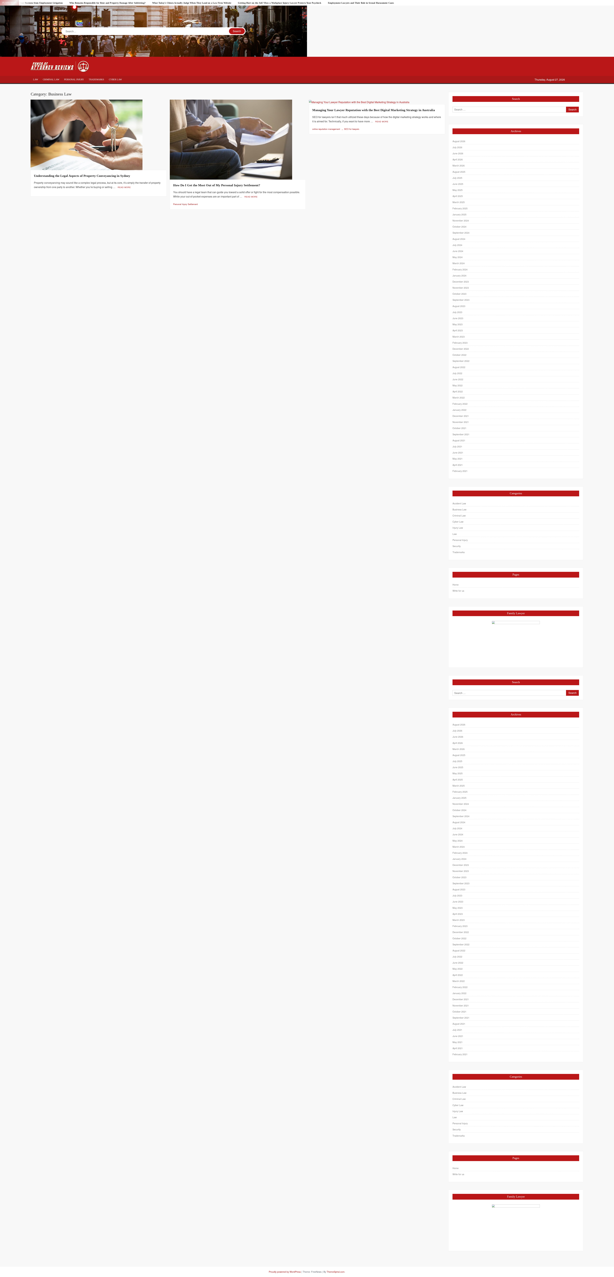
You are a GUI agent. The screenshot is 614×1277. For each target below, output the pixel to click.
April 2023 (458, 330)
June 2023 (458, 318)
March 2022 (459, 397)
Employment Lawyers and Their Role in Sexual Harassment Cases (361, 3)
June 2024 (458, 251)
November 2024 (461, 220)
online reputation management (326, 128)
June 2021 (458, 452)
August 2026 (459, 141)
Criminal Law (51, 79)
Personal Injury (74, 79)
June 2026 (458, 153)
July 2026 (457, 147)
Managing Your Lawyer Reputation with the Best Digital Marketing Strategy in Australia (373, 110)
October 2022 (459, 354)
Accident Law (459, 503)
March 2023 (459, 336)
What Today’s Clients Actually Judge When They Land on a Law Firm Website (191, 3)
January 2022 (459, 409)
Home (456, 584)
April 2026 (458, 159)
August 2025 (459, 171)
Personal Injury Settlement (185, 204)
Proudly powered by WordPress (285, 1271)
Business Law (459, 509)
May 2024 (458, 257)
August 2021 (459, 440)
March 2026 (459, 165)
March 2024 (459, 263)
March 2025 (459, 202)
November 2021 (461, 422)
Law (35, 79)
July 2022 (457, 373)
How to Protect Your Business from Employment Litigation (33, 3)
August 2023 (459, 306)
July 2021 (457, 446)
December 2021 (461, 416)
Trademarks (96, 79)
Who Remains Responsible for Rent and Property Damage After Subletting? (107, 3)
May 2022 (458, 385)
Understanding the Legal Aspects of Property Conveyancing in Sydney (82, 175)
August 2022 (459, 367)
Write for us (458, 590)
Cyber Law (115, 79)
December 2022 (461, 348)
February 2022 (460, 403)
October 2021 (459, 428)
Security (457, 546)
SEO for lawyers (351, 128)
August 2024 (459, 238)
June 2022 (458, 379)
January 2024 (459, 275)
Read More (124, 187)
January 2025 (459, 214)
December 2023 (461, 281)
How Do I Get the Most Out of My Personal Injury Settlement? (216, 185)
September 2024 (461, 232)
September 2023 (461, 299)
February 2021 (460, 471)
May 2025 (458, 190)
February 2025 (460, 208)
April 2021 (458, 464)
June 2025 (458, 183)
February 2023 (460, 342)
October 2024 (459, 226)
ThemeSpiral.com (336, 1271)
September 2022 (461, 361)
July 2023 (457, 312)
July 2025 (457, 177)
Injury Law (458, 527)
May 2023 (458, 324)
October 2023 (459, 293)
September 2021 (461, 434)
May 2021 (458, 458)
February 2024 (460, 269)
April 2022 (458, 391)
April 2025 (458, 196)
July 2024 (457, 245)
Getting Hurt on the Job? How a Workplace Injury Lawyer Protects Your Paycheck (279, 3)
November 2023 (461, 287)
